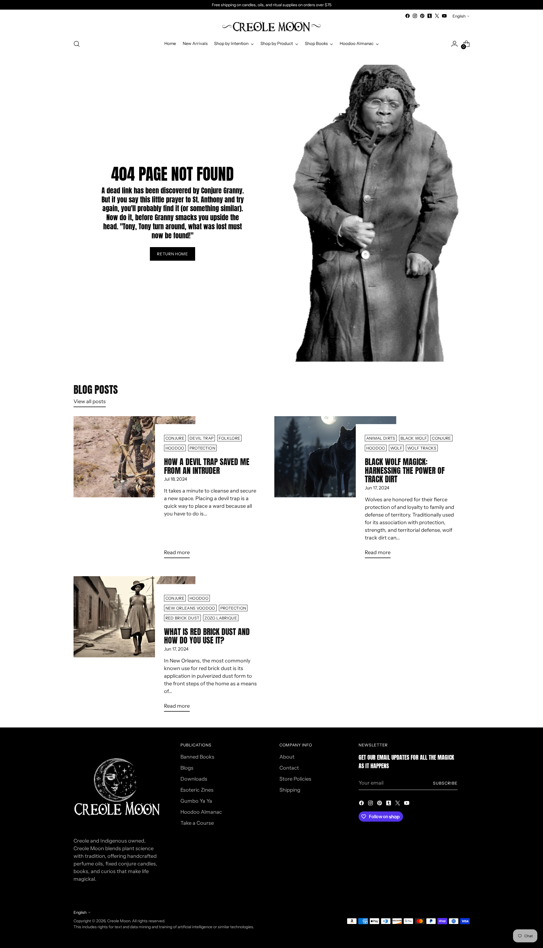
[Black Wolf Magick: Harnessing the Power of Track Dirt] (335, 489)
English (459, 16)
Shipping (289, 790)
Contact (289, 768)
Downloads (193, 779)
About (286, 757)
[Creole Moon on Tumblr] (429, 15)
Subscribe (445, 783)
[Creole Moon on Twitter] (436, 15)
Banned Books (197, 757)
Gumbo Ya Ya (196, 801)
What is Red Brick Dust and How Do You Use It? (207, 636)
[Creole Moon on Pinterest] (422, 15)
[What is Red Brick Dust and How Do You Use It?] (134, 646)
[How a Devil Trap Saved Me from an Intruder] (134, 489)
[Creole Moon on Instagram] (414, 15)
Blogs (186, 768)
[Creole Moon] (271, 27)
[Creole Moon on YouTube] (444, 15)
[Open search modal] (76, 43)
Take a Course (197, 823)
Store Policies (295, 779)
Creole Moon (118, 920)
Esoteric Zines (197, 790)
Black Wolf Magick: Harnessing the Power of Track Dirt (405, 470)
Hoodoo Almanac (201, 812)
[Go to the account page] (454, 43)
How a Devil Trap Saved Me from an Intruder (206, 466)
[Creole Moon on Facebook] (407, 15)
